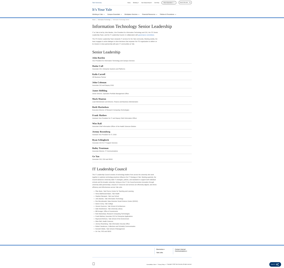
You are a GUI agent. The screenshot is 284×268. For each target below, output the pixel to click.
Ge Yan (95, 156)
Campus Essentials (113, 14)
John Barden (98, 58)
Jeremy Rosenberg (101, 131)
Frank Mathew (99, 115)
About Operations (168, 2)
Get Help (156, 2)
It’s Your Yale (102, 9)
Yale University (97, 2)
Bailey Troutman (100, 148)
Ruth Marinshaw (100, 107)
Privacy (162, 264)
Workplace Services (130, 14)
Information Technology (104, 19)
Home (94, 19)
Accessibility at (152, 264)
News (129, 2)
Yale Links (159, 252)
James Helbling (99, 90)
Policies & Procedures (167, 14)
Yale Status (146, 2)
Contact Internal (183, 250)
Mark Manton (99, 99)
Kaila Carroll (98, 74)
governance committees (146, 35)
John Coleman (99, 82)
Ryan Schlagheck (100, 140)
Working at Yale (97, 14)
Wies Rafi (97, 123)
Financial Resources (148, 14)
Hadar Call (97, 66)
